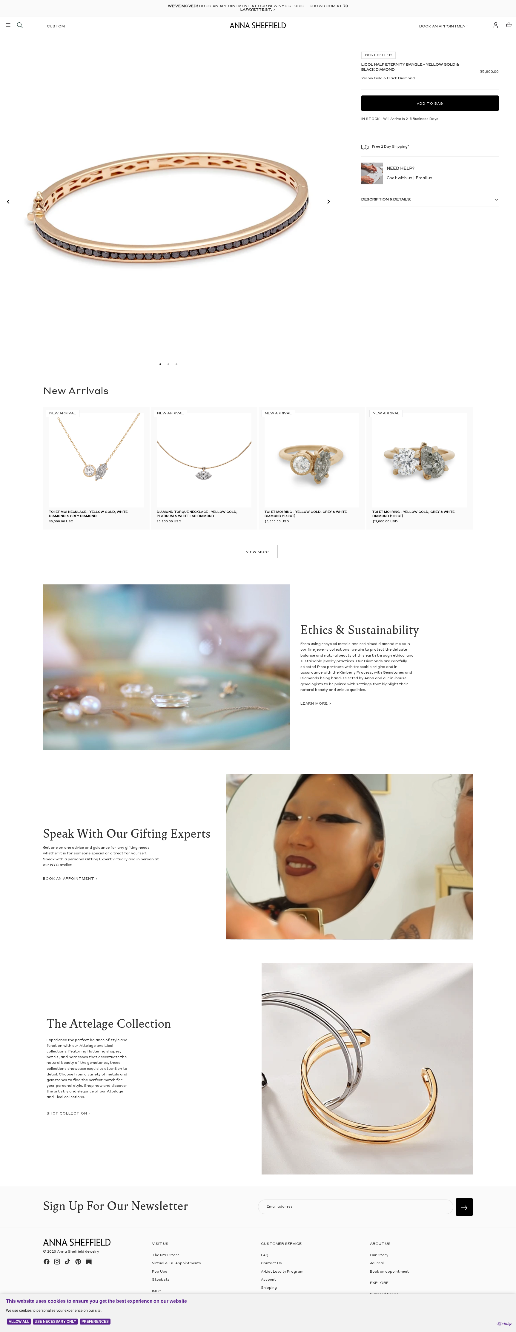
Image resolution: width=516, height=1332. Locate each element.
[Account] (495, 25)
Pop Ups (159, 1271)
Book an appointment (444, 26)
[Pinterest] (78, 1261)
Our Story (379, 1255)
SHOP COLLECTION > (69, 1113)
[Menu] (8, 25)
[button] (6, 202)
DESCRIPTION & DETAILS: (386, 199)
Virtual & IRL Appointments (176, 1263)
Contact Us (271, 1263)
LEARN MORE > (315, 704)
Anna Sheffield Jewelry (78, 1252)
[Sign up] (464, 1207)
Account (268, 1280)
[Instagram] (57, 1261)
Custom (56, 26)
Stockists (161, 1280)
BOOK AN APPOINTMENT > (70, 879)
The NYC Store (165, 1255)
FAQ (264, 1255)
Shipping (269, 1288)
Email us (424, 178)
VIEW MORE (258, 552)
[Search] (19, 25)
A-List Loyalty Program (282, 1271)
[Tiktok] (67, 1261)
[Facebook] (46, 1261)
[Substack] (88, 1261)
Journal (377, 1263)
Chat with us (399, 178)
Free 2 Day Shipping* (390, 147)
